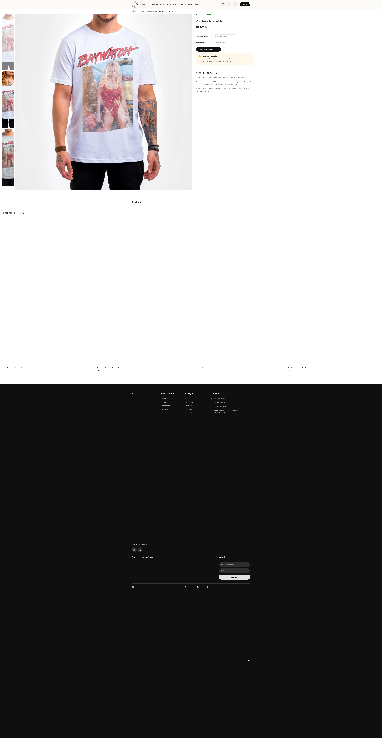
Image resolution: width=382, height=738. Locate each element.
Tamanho (199, 43)
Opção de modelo (203, 36)
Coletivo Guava (151, 11)
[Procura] (218, 4)
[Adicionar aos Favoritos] (251, 22)
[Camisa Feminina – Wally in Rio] (47, 291)
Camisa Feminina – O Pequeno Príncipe (110, 368)
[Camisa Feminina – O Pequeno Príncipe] (143, 291)
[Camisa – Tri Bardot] (238, 291)
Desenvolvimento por (240, 661)
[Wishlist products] (229, 4)
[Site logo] (135, 4)
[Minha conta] (235, 4)
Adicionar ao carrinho (208, 49)
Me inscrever (234, 577)
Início (134, 11)
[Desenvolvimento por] (249, 661)
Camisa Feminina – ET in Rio (297, 368)
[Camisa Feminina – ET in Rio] (334, 291)
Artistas (141, 11)
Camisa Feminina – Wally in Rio (12, 368)
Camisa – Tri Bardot (199, 368)
